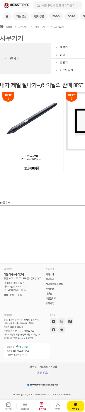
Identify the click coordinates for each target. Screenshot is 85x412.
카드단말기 (57, 26)
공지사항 (50, 303)
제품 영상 (21, 16)
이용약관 (50, 279)
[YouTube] (53, 321)
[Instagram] (61, 321)
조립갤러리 (51, 298)
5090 (56, 16)
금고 (62, 54)
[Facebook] (53, 329)
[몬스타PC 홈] (17, 5)
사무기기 (23, 26)
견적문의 (50, 288)
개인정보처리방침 (54, 284)
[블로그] (70, 321)
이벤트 (49, 293)
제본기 (64, 47)
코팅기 (64, 62)
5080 (71, 16)
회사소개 (50, 274)
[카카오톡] (61, 329)
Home (9, 26)
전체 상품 (39, 16)
